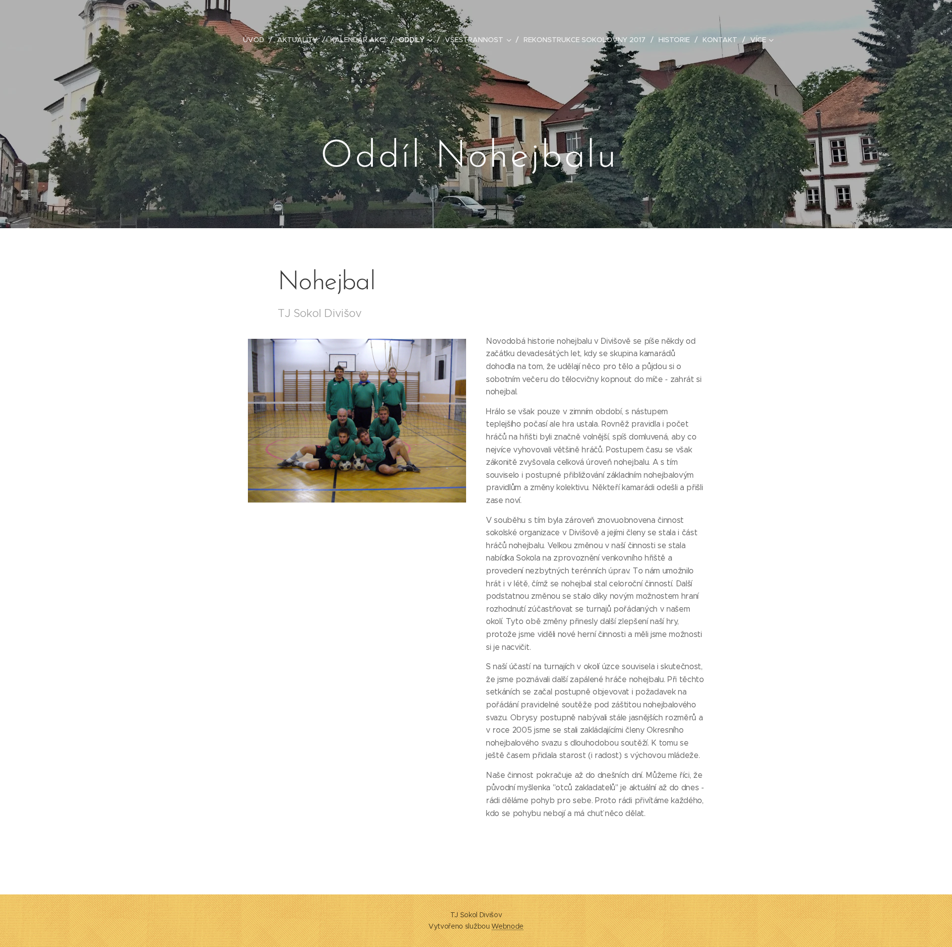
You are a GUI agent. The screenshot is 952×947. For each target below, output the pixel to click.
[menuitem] (256, 39)
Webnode (507, 926)
